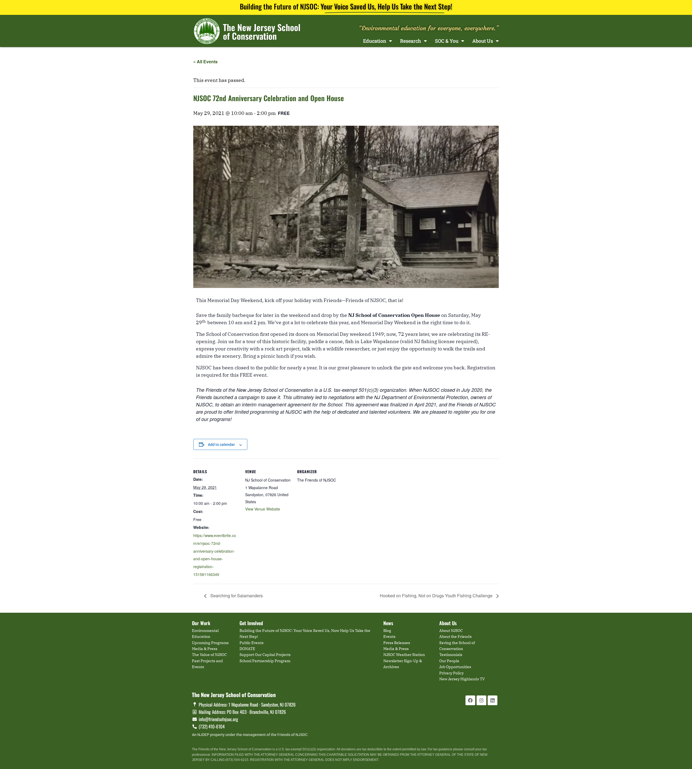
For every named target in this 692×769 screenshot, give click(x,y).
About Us (482, 41)
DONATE (247, 648)
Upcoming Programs (210, 642)
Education (374, 41)
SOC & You (446, 41)
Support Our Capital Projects (265, 654)
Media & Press (204, 648)
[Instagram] (481, 700)
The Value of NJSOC (209, 654)
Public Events (251, 642)
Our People (449, 660)
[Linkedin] (492, 700)
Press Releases (396, 642)
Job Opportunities (455, 666)
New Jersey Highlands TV (462, 679)
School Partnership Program (264, 660)
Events (389, 636)
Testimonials (450, 654)
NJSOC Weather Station (404, 654)
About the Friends (455, 636)
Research (410, 41)
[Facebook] (470, 700)
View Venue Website (262, 509)
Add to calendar (221, 444)
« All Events (205, 61)
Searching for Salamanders (236, 595)
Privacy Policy (451, 673)
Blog (387, 630)
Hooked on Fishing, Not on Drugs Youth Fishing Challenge (437, 595)
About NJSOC (451, 630)
